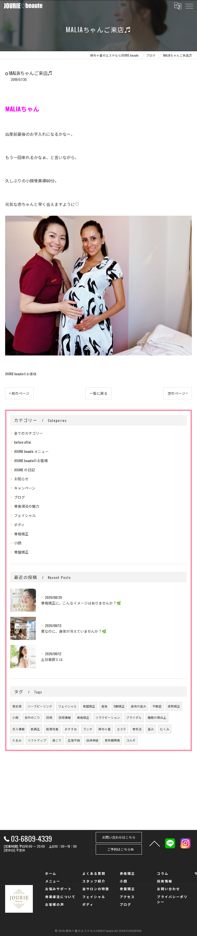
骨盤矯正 (21, 552)
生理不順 (74, 740)
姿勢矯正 (174, 706)
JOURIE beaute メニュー (31, 451)
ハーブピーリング (40, 706)
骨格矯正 (21, 533)
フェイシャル (25, 515)
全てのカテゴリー (28, 433)
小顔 (17, 542)
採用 (49, 717)
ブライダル (134, 717)
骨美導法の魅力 (26, 506)
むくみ (164, 729)
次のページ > (178, 393)
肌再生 (35, 729)
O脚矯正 (119, 706)
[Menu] (189, 5)
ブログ (19, 497)
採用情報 (64, 717)
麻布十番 (104, 729)
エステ (121, 729)
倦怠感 (17, 706)
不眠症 (157, 706)
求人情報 (18, 729)
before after (22, 442)
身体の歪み (138, 706)
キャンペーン (24, 488)
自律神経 (92, 740)
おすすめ (71, 729)
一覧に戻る (98, 393)
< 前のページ (19, 393)
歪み (151, 729)
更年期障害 (112, 740)
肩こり (57, 740)
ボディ (19, 524)
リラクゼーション (107, 717)
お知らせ (21, 478)
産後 (104, 706)
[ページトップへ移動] (155, 843)
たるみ (17, 740)
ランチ (87, 729)
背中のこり (32, 717)
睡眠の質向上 (157, 717)
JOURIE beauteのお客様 (20, 373)
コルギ (130, 740)
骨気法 (137, 729)
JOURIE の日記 (24, 469)
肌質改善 (52, 729)
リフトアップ (37, 740)
